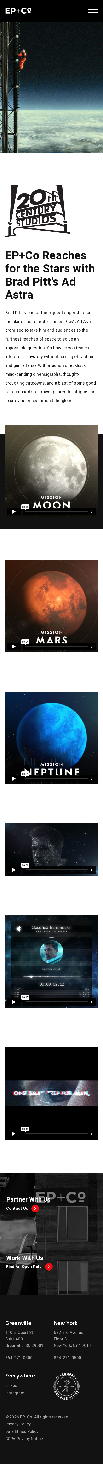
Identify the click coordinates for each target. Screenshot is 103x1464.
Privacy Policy (18, 1424)
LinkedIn (13, 1386)
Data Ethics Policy (22, 1432)
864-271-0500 (19, 1358)
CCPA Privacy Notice (24, 1439)
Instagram (14, 1393)
